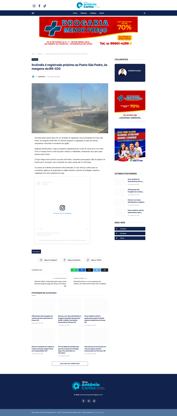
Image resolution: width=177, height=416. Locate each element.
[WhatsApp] (24, 143)
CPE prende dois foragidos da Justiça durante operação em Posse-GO (42, 318)
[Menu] (33, 13)
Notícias (84, 13)
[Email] (24, 153)
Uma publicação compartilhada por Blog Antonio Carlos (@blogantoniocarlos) (62, 240)
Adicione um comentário (70, 363)
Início (75, 13)
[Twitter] (24, 157)
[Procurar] (144, 13)
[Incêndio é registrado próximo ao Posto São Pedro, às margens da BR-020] (70, 108)
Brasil (102, 13)
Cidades (93, 13)
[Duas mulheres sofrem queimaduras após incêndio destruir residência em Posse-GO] (96, 305)
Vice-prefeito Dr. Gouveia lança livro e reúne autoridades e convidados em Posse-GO (136, 180)
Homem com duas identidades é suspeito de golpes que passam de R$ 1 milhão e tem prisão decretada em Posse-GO (69, 319)
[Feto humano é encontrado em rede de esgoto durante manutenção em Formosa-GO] (96, 336)
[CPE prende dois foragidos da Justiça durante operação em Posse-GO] (43, 305)
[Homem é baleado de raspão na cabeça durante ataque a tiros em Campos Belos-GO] (43, 336)
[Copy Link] (24, 162)
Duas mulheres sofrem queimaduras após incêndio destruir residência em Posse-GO (95, 319)
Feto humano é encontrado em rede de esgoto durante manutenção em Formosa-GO (95, 349)
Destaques (36, 251)
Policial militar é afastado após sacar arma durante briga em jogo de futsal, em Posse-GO (50, 283)
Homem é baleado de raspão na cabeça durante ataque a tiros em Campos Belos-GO (43, 349)
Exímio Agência (99, 412)
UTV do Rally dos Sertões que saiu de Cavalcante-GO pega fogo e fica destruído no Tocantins (68, 350)
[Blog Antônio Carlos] (88, 5)
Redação (42, 76)
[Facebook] (24, 148)
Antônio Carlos (134, 71)
